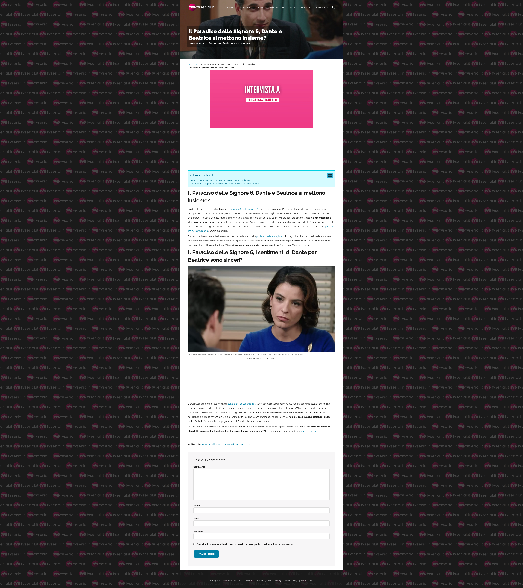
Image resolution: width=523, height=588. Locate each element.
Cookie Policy (273, 580)
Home (190, 64)
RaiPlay (234, 444)
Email (197, 518)
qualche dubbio (309, 431)
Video (247, 444)
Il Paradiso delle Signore (212, 444)
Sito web (198, 531)
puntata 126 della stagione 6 (244, 209)
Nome (197, 505)
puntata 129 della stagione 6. (270, 236)
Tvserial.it (201, 7)
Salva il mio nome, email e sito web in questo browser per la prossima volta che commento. (245, 544)
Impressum (306, 580)
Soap (241, 444)
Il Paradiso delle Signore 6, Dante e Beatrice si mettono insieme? (219, 180)
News (197, 64)
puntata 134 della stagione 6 (242, 404)
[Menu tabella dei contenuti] (330, 175)
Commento (200, 467)
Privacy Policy (290, 580)
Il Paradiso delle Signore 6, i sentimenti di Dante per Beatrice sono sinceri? (224, 183)
